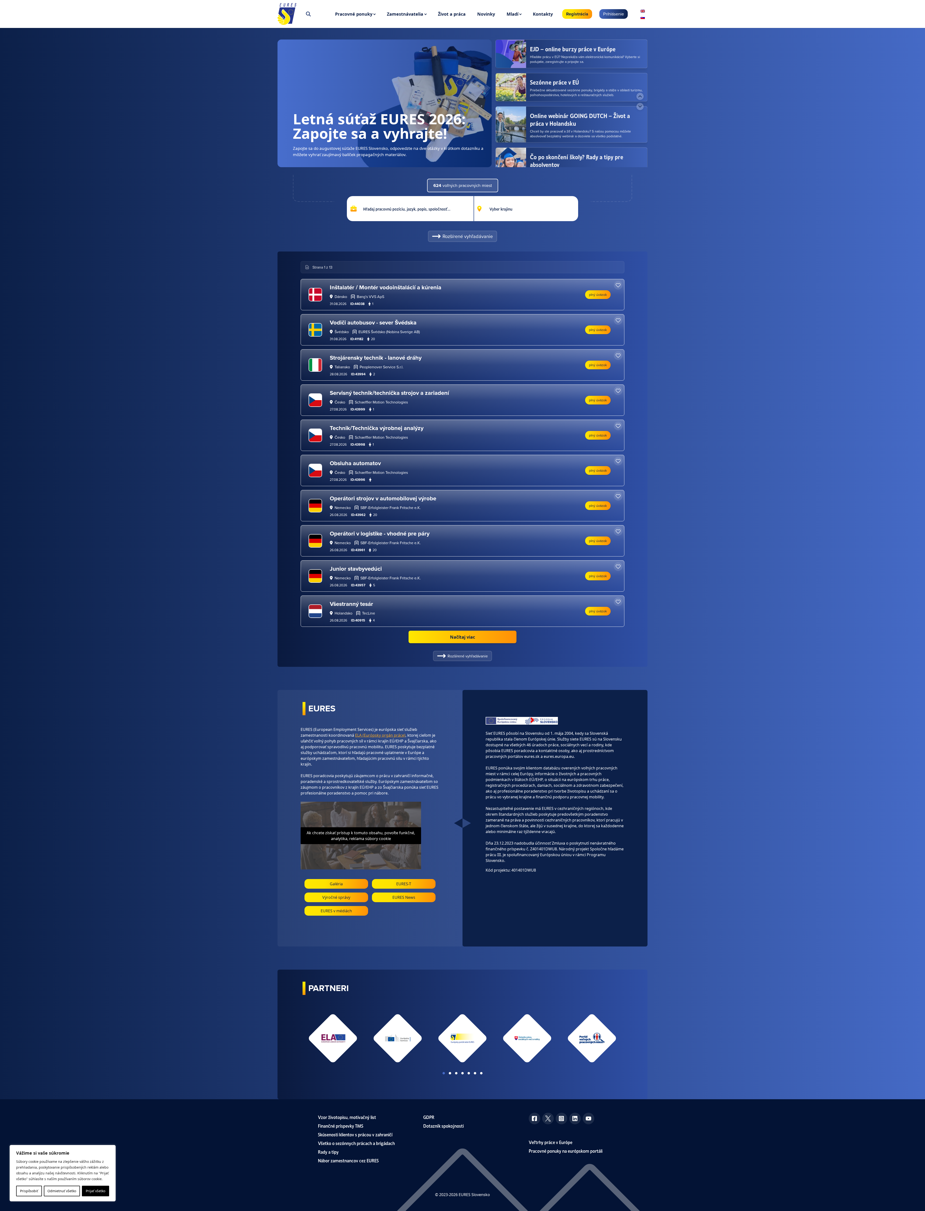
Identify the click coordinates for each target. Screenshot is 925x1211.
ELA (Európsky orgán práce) (380, 735)
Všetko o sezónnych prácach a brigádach (356, 1143)
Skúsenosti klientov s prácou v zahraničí (355, 1134)
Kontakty (543, 14)
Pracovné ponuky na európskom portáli (565, 1151)
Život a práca (452, 14)
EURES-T (403, 884)
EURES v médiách (336, 910)
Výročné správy (336, 897)
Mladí (512, 14)
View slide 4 (462, 1073)
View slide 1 (444, 1073)
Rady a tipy (328, 1152)
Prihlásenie (613, 14)
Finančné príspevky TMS (340, 1126)
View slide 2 (450, 1073)
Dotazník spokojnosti (443, 1126)
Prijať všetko (95, 1191)
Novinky (486, 14)
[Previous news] (640, 96)
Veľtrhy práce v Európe (550, 1142)
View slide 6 (475, 1073)
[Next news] (640, 106)
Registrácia (577, 14)
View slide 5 (469, 1073)
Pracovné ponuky (353, 14)
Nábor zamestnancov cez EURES (348, 1160)
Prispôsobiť (29, 1191)
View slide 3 (456, 1073)
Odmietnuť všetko (61, 1191)
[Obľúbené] (618, 285)
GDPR (428, 1117)
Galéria (336, 884)
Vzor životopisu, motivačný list (347, 1117)
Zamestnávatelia (405, 14)
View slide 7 (481, 1073)
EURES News (403, 897)
